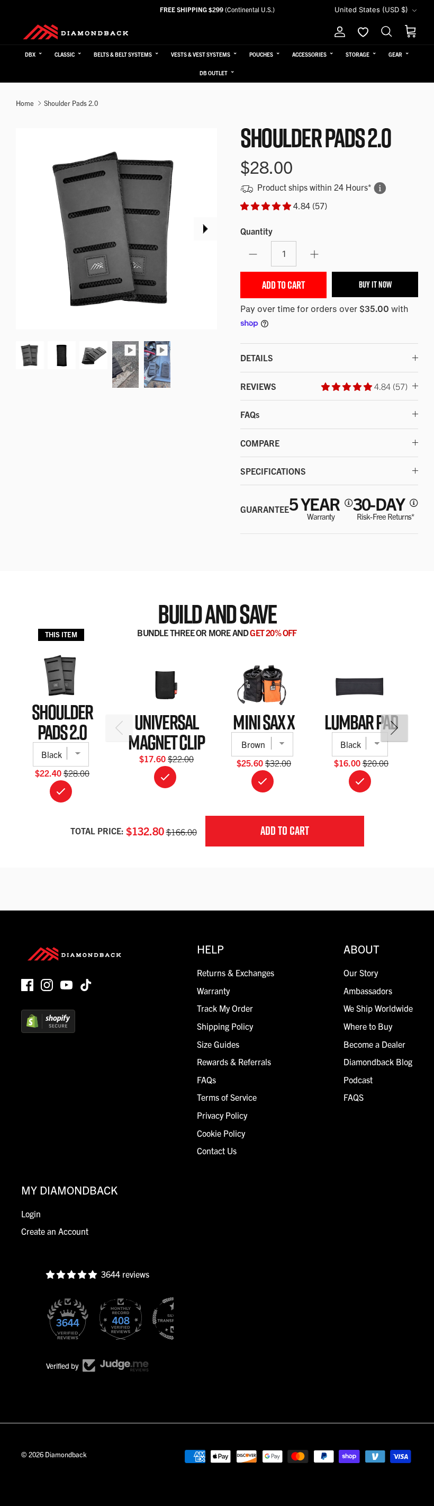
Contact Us (217, 1150)
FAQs (249, 414)
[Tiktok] (86, 985)
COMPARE (259, 443)
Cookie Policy (221, 1133)
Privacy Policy (222, 1115)
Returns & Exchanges (235, 972)
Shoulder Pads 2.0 (71, 103)
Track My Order (225, 1008)
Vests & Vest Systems (200, 54)
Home (25, 103)
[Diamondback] (75, 31)
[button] (266, 205)
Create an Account (54, 1231)
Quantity (256, 231)
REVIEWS (324, 386)
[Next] (205, 228)
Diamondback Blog (377, 1061)
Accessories (309, 54)
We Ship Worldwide (378, 1008)
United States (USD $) (371, 9)
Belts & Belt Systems (123, 54)
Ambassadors (367, 990)
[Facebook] (27, 985)
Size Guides (218, 1044)
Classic (65, 54)
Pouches (261, 54)
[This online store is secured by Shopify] (48, 1029)
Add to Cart (283, 285)
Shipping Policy (225, 1026)
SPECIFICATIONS (273, 471)
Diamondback (66, 1454)
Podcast (358, 1079)
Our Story (360, 972)
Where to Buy (367, 1026)
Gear (395, 54)
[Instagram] (47, 985)
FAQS (353, 1097)
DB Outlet (214, 72)
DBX (30, 54)
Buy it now (375, 284)
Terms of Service (227, 1097)
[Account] (337, 31)
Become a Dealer (374, 1044)
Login (31, 1213)
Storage (357, 54)
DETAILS (256, 357)
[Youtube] (66, 985)
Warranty (213, 990)
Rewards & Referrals (234, 1061)
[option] (116, 228)
